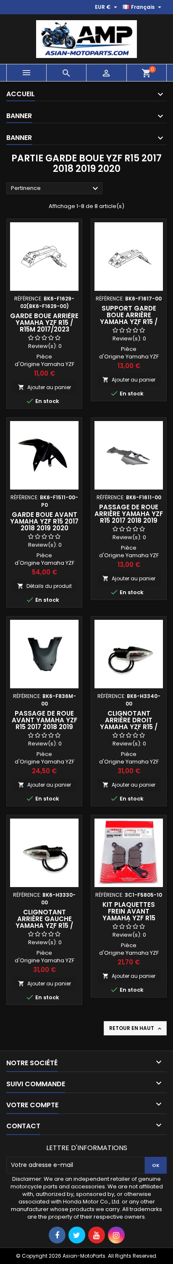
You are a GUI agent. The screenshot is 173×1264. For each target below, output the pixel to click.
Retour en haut (136, 1028)
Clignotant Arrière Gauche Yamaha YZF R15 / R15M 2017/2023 (44, 922)
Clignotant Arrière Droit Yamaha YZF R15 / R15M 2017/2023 (128, 723)
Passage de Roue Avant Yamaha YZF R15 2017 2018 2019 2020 (44, 723)
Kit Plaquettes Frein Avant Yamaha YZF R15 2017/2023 (128, 914)
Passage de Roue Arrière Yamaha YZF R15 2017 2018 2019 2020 (128, 517)
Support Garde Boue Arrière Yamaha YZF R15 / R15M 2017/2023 (128, 318)
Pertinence (55, 189)
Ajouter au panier (44, 387)
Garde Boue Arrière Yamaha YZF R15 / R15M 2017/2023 (44, 322)
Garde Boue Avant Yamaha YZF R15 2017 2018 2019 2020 (44, 521)
